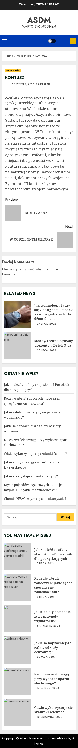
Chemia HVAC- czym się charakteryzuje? (35, 498)
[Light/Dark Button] (52, 41)
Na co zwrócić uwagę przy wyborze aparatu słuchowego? (17, 681)
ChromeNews (57, 738)
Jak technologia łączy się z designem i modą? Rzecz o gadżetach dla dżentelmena (17, 314)
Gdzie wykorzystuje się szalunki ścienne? (35, 453)
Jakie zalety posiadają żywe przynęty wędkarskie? (17, 618)
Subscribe (73, 41)
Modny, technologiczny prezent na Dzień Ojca (17, 345)
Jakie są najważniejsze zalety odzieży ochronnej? (17, 650)
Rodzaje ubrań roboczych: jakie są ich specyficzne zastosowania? (17, 587)
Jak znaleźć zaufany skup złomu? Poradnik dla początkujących (17, 556)
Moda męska (12, 70)
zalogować (26, 269)
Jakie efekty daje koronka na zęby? (31, 476)
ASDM (39, 20)
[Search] (63, 41)
